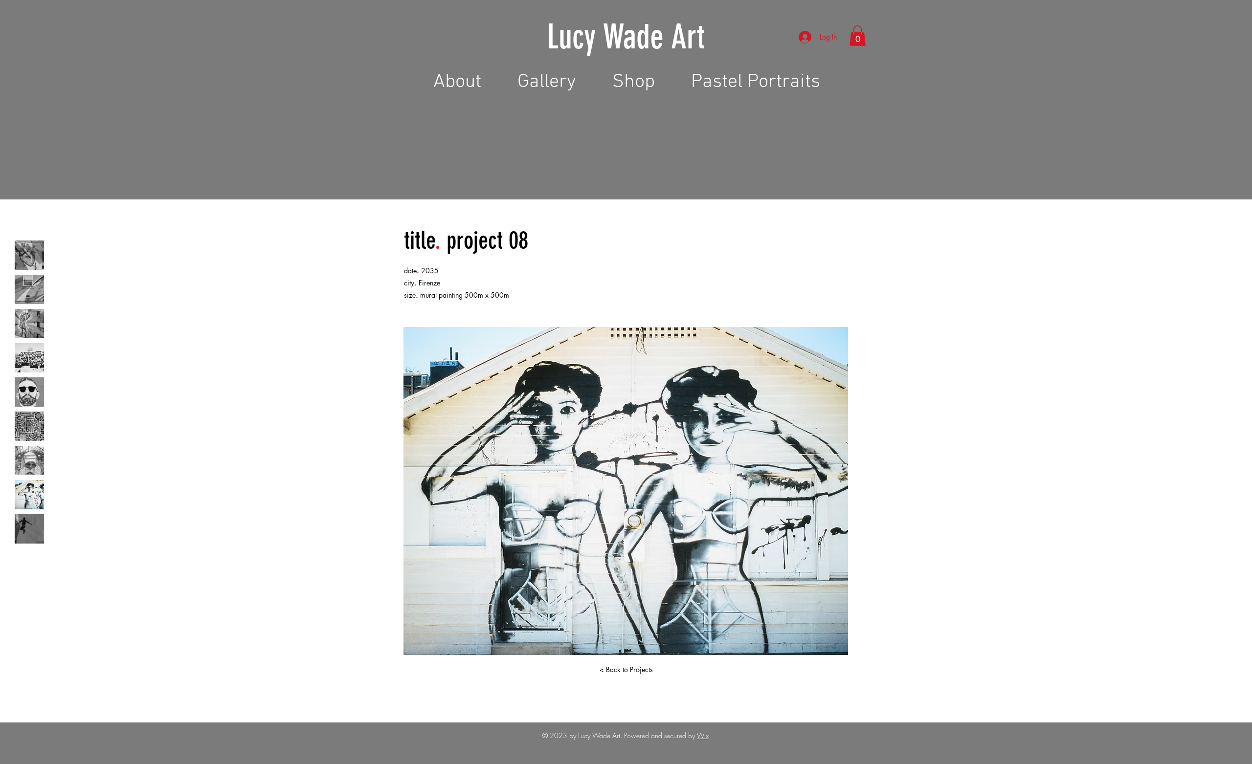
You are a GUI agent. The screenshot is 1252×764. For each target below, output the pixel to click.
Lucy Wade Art (626, 37)
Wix (703, 735)
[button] (857, 35)
